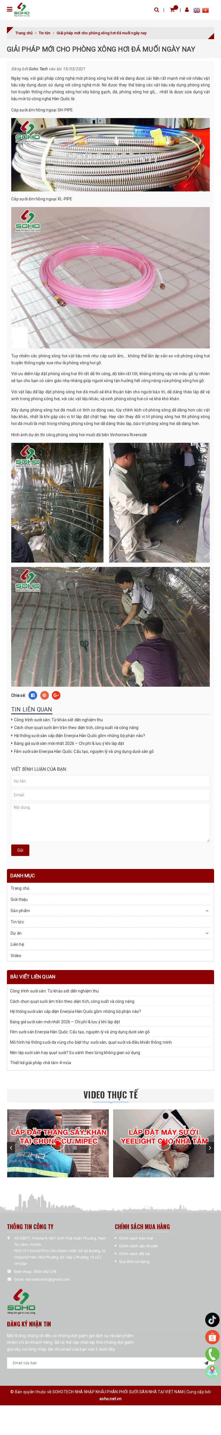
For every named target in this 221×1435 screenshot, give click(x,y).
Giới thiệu (19, 899)
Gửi (20, 850)
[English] (197, 11)
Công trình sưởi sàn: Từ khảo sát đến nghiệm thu (58, 720)
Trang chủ (20, 888)
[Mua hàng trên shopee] (212, 1337)
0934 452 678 (44, 1271)
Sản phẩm (20, 910)
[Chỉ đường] (212, 1371)
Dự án (16, 933)
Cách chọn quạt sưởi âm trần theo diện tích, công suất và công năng (76, 727)
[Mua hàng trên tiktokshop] (212, 1320)
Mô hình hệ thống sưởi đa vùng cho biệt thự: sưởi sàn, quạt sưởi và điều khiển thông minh (91, 1042)
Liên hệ (17, 944)
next (210, 1147)
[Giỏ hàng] (172, 10)
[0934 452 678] (212, 1354)
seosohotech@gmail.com (47, 1279)
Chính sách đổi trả (134, 1254)
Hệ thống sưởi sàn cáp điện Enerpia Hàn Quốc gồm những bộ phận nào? (79, 735)
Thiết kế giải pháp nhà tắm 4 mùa (40, 1062)
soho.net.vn (110, 1398)
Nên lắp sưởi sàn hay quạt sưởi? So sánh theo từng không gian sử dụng (75, 1052)
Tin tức (17, 922)
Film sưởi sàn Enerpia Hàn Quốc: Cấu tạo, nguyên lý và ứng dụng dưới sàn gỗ (84, 751)
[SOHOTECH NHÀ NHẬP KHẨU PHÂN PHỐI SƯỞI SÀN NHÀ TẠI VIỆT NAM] (22, 10)
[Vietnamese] (205, 11)
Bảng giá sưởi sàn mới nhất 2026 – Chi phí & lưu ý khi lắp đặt (69, 743)
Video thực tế (110, 1094)
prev (11, 1147)
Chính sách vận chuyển (138, 1246)
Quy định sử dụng (134, 1261)
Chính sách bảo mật (136, 1238)
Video (16, 955)
